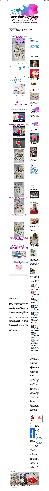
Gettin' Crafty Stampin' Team (34, 173)
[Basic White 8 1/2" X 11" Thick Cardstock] (24, 67)
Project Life (32, 177)
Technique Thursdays (33, 180)
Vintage (32, 184)
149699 (20, 81)
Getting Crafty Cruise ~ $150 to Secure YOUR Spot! (36, 326)
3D (31, 165)
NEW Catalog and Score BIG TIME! (20, 95)
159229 (24, 68)
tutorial (32, 187)
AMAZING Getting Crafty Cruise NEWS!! (34, 54)
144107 (11, 81)
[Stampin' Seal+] (20, 80)
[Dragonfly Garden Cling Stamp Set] (11, 66)
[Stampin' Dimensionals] (15, 81)
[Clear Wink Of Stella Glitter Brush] (24, 76)
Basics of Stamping (33, 167)
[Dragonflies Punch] (15, 64)
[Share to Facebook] (26, 275)
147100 (11, 77)
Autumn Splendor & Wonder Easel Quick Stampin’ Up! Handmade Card (34, 42)
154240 (15, 65)
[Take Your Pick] (11, 80)
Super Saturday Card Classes (34, 46)
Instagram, (18, 261)
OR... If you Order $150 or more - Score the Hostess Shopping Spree (19, 109)
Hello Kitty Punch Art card (36, 292)
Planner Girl (32, 176)
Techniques (32, 181)
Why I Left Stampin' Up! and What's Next (36, 319)
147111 (15, 77)
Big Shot (32, 168)
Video (22, 136)
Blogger (28, 489)
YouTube (15, 261)
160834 (20, 71)
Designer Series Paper (33, 171)
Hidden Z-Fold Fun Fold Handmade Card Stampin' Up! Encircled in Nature (36, 348)
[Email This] (24, 275)
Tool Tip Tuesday (33, 182)
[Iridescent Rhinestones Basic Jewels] (28, 76)
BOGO (32, 166)
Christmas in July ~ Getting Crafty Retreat (36, 333)
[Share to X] (25, 275)
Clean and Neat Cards (33, 170)
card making (32, 186)
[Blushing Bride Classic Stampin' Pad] (11, 76)
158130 (28, 77)
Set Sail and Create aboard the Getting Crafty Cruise (36, 340)
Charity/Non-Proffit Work (34, 169)
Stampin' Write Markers (34, 179)
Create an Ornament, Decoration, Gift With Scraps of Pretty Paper (35, 45)
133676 (28, 67)
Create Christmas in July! (36, 313)
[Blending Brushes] (20, 73)
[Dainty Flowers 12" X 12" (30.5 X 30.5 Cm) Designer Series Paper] (20, 70)
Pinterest (12, 261)
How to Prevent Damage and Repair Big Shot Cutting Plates (36, 285)
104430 (15, 82)
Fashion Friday (33, 172)
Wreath (32, 185)
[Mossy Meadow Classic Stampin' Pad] (15, 76)
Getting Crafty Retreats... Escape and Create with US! (35, 48)
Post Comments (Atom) (15, 298)
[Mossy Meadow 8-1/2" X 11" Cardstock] (28, 66)
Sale (31, 178)
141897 (24, 77)
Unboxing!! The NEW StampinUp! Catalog (36, 306)
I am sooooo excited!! (33, 43)
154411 (11, 67)
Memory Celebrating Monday (34, 175)
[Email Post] (22, 275)
